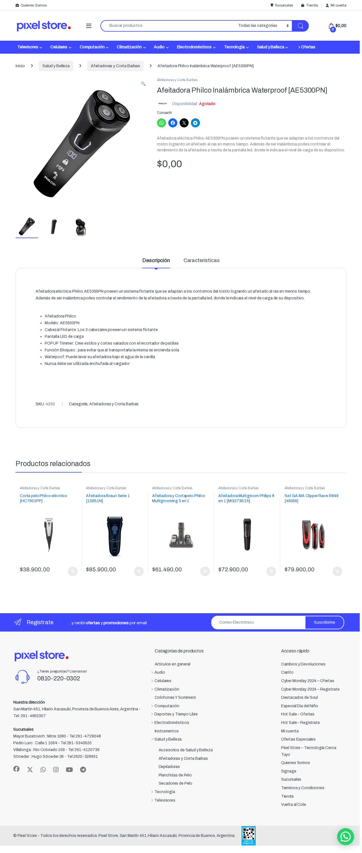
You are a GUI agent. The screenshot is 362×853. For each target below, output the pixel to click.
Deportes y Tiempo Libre (176, 714)
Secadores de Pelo (176, 783)
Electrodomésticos (194, 47)
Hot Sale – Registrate (300, 723)
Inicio (20, 66)
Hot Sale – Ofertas (297, 714)
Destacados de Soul (299, 697)
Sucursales (284, 5)
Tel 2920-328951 (82, 756)
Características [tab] (202, 260)
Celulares (58, 47)
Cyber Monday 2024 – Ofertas (307, 681)
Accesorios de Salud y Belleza (186, 750)
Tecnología (234, 47)
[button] (143, 83)
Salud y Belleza (270, 47)
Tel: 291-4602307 (29, 716)
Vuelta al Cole (293, 804)
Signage (288, 771)
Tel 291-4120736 (84, 750)
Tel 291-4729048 (85, 736)
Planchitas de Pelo (175, 775)
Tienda (312, 5)
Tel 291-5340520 (76, 743)
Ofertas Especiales (298, 739)
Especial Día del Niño (299, 706)
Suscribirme (324, 622)
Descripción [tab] (156, 260)
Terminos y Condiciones (302, 788)
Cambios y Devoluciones (303, 664)
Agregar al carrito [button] (70, 571)
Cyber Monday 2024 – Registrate (310, 689)
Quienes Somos (34, 5)
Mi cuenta (338, 5)
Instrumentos (167, 731)
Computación (92, 47)
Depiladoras (169, 767)
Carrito (287, 672)
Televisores (27, 47)
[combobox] (167, 26)
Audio (159, 47)
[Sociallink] (16, 769)
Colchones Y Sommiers (175, 697)
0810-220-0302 (58, 678)
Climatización (129, 47)
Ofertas (308, 47)
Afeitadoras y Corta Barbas (115, 66)
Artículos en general (172, 664)
